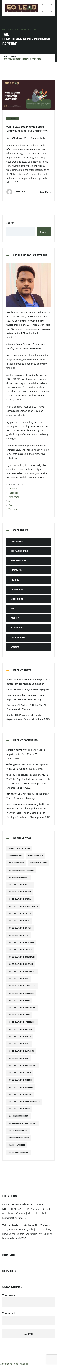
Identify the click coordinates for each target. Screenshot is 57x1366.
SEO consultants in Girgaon (20, 950)
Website (15, 647)
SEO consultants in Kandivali (21, 964)
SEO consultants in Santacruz (21, 1051)
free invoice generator (19, 774)
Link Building (17, 599)
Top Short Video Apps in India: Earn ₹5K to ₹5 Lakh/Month (25, 754)
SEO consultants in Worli (19, 1109)
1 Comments (35, 138)
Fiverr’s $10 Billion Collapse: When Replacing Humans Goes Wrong (25, 697)
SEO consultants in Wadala (20, 1094)
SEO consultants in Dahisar (20, 928)
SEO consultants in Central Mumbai (23, 906)
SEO (12, 608)
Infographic (17, 570)
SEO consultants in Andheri (20, 885)
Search (10, 222)
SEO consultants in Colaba (20, 913)
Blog (13, 57)
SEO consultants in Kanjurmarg (22, 971)
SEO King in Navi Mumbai (18, 1116)
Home (5, 57)
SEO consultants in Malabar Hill (22, 1007)
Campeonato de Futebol (14, 1363)
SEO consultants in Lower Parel (22, 986)
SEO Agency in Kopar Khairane (21, 870)
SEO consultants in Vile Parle (21, 1087)
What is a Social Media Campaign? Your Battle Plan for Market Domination (27, 681)
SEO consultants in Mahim (19, 1000)
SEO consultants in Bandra (20, 892)
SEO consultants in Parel (19, 1044)
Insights (12, 118)
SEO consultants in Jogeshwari (22, 957)
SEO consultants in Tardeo (20, 1073)
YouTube (12, 509)
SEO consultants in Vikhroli (20, 1080)
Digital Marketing (19, 551)
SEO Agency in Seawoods (19, 877)
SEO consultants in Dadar (19, 921)
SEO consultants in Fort (18, 935)
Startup (15, 618)
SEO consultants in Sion (18, 1058)
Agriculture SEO (15, 856)
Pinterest (13, 505)
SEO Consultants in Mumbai (20, 1036)
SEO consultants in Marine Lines (22, 1022)
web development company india (25, 804)
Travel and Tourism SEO (18, 1152)
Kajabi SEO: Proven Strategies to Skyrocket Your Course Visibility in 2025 (28, 717)
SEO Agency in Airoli (38, 863)
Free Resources (18, 560)
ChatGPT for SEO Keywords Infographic (27, 689)
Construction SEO (35, 856)
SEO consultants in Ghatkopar (21, 942)
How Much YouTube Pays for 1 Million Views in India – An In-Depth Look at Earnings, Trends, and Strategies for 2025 (28, 813)
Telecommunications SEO (19, 1138)
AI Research (17, 541)
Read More (45, 191)
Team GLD (19, 191)
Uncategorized (18, 637)
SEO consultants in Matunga (20, 1029)
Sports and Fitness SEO (18, 1130)
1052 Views (16, 138)
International (17, 589)
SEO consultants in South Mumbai (22, 1065)
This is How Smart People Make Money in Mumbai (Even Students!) (26, 129)
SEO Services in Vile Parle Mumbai (22, 1123)
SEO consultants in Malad (19, 1015)
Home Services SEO (16, 863)
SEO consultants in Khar (19, 979)
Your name (8, 1295)
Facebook (13, 492)
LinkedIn (12, 488)
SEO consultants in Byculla (20, 899)
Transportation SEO (17, 1145)
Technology (16, 627)
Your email (8, 1313)
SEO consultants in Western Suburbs (24, 1102)
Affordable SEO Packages (19, 848)
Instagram (13, 496)
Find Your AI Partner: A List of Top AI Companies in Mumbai (26, 707)
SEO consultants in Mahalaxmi (21, 993)
